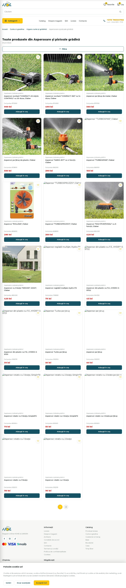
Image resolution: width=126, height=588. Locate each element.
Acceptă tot (41, 583)
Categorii (12, 21)
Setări (8, 583)
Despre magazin (55, 21)
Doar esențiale (23, 583)
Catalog (42, 21)
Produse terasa (92, 531)
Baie (87, 540)
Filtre (64, 49)
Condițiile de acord (51, 540)
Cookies (47, 555)
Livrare (73, 21)
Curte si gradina (17, 29)
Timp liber (89, 549)
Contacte (83, 21)
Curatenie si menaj (93, 537)
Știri (66, 21)
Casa (87, 546)
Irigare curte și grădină (37, 29)
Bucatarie (89, 543)
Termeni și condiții (51, 549)
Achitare (47, 537)
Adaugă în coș (22, 112)
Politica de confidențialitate (55, 552)
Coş (121, 4)
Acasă (5, 29)
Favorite (110, 4)
